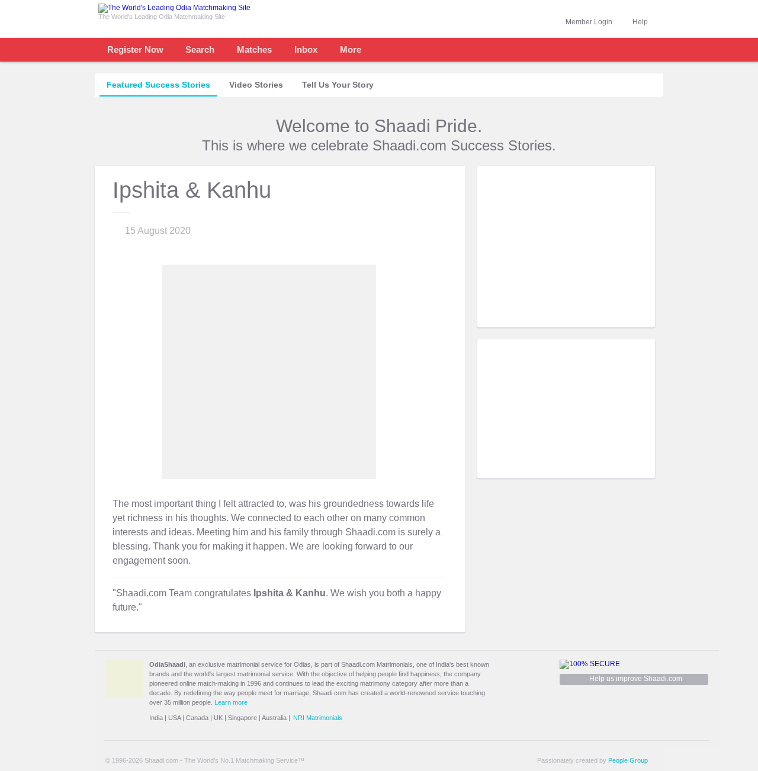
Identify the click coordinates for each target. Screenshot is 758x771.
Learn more (231, 702)
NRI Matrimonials (317, 717)
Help (640, 22)
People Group (628, 760)
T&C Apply (633, 318)
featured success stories (158, 84)
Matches (254, 49)
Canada (197, 717)
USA (174, 717)
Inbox (305, 49)
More (350, 49)
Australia (274, 717)
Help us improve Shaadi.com (635, 678)
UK (218, 717)
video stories (256, 84)
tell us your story (338, 84)
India (156, 717)
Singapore (242, 717)
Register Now (135, 49)
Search (199, 49)
